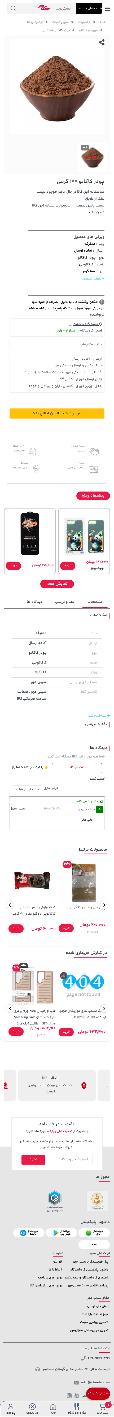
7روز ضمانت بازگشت (95, 1314)
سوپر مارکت (60, 22)
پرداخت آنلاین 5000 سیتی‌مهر (88, 1285)
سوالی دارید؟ (98, 1393)
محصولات (84, 22)
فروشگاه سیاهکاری (84, 324)
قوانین (57, 1261)
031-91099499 (99, 1358)
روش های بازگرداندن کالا (45, 1285)
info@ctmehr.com (95, 1382)
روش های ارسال (97, 1306)
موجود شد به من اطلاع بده (57, 413)
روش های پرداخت (50, 1277)
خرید (67, 565)
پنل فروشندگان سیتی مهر (90, 1261)
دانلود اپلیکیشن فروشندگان (89, 1269)
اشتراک (33, 1159)
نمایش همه (57, 583)
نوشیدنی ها (35, 22)
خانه (102, 22)
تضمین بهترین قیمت (94, 1322)
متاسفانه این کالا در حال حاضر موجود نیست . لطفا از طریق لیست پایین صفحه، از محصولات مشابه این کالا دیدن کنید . (68, 202)
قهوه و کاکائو (88, 30)
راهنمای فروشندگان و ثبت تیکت (86, 1277)
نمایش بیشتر (91, 278)
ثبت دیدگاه (76, 767)
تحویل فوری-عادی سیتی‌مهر (89, 1330)
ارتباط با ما (55, 1269)
